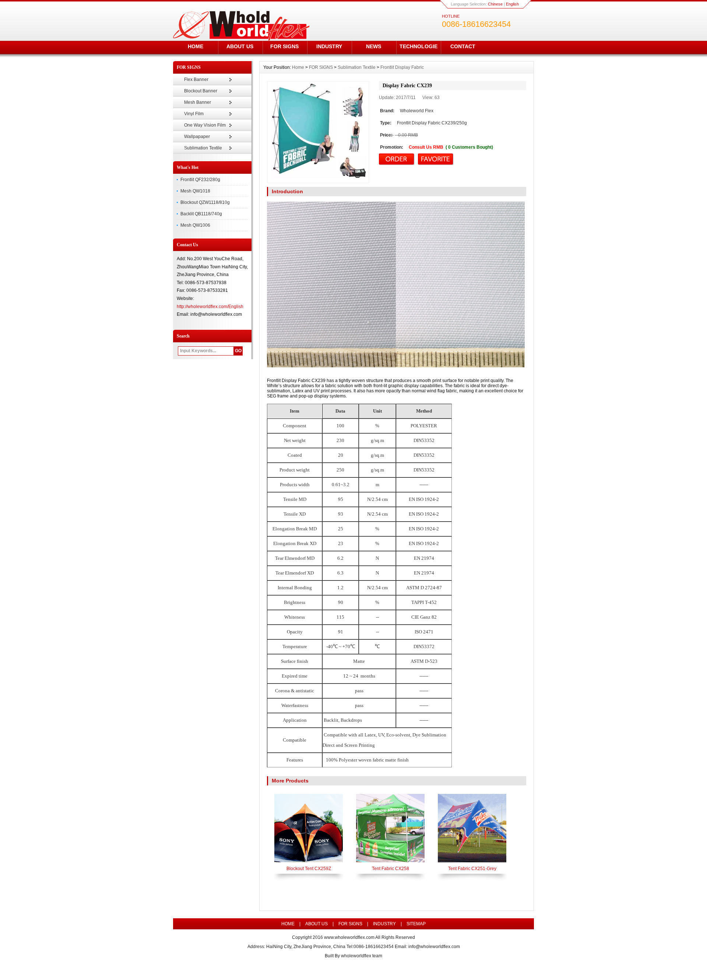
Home (298, 67)
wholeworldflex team (361, 955)
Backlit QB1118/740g (201, 213)
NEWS (373, 46)
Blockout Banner (200, 90)
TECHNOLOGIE (418, 46)
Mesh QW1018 (195, 191)
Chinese (495, 4)
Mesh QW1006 (195, 225)
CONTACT (462, 46)
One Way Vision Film (205, 125)
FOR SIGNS (284, 46)
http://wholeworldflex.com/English (210, 306)
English (512, 4)
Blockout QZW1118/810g (205, 202)
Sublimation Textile (203, 148)
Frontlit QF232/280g (200, 179)
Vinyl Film (194, 113)
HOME (195, 46)
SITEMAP (416, 923)
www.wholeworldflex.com (349, 937)
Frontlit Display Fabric (402, 67)
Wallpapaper (197, 136)
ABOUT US (239, 46)
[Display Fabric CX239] (318, 132)
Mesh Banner (197, 102)
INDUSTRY (329, 46)
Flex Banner (196, 79)
